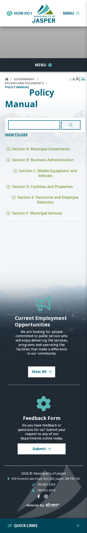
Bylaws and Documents (24, 83)
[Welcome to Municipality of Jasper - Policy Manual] (43, 12)
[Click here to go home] (9, 79)
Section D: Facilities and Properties (42, 186)
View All (39, 371)
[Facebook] (40, 496)
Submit (39, 448)
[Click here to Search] (71, 125)
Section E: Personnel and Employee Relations (48, 200)
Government (24, 79)
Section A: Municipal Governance (40, 148)
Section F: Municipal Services (37, 213)
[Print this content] (83, 79)
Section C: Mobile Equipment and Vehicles (48, 173)
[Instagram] (46, 496)
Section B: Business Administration (43, 159)
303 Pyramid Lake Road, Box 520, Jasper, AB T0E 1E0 (45, 479)
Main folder (16, 134)
